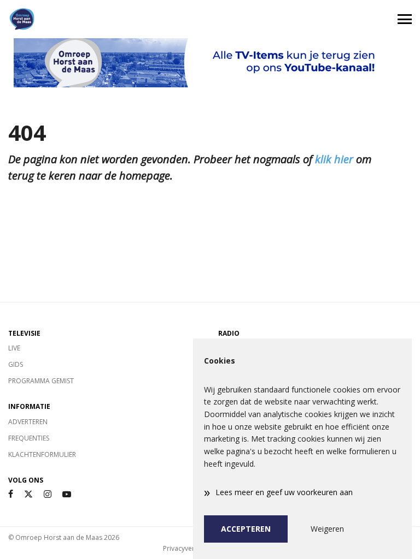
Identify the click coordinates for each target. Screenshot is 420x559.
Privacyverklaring (189, 548)
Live (14, 348)
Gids (15, 364)
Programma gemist (41, 380)
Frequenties (28, 438)
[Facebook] (10, 494)
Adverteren (28, 421)
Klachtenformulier (42, 454)
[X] (28, 494)
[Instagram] (47, 494)
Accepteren (246, 529)
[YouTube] (66, 494)
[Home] (105, 19)
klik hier (334, 159)
